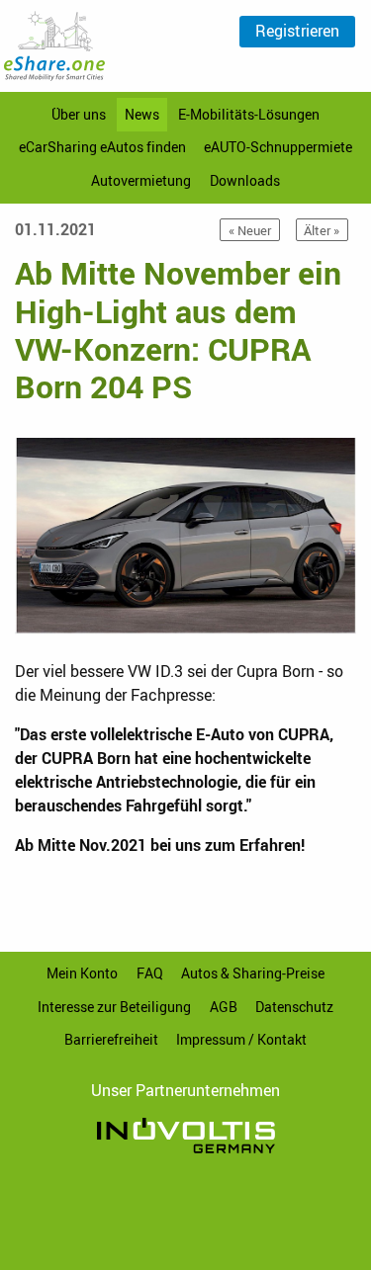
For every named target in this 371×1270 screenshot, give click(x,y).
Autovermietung (141, 180)
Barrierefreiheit (111, 1039)
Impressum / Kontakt (241, 1039)
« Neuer (250, 230)
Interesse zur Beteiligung (114, 1006)
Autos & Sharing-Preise (253, 973)
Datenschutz (294, 1006)
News (142, 114)
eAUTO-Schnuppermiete (278, 146)
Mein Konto (82, 973)
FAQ (150, 973)
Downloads (245, 180)
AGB (223, 1006)
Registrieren (297, 31)
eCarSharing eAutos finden (102, 146)
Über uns (78, 114)
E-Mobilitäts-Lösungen (249, 114)
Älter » (321, 230)
